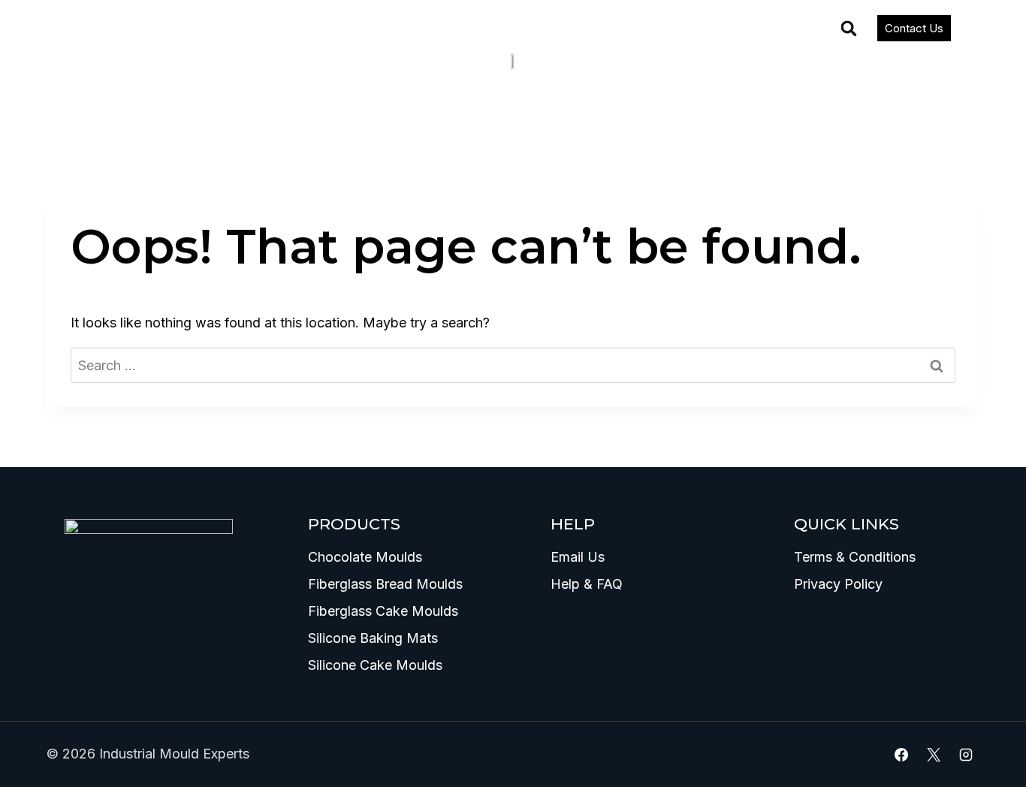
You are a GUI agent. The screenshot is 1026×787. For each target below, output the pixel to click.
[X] (933, 754)
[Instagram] (965, 754)
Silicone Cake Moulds (375, 665)
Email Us (578, 557)
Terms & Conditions (855, 557)
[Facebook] (901, 754)
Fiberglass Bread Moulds (385, 584)
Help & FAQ (587, 584)
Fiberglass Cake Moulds (383, 611)
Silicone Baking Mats (373, 638)
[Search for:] (513, 365)
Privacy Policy (838, 584)
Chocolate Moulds (365, 557)
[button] (848, 28)
